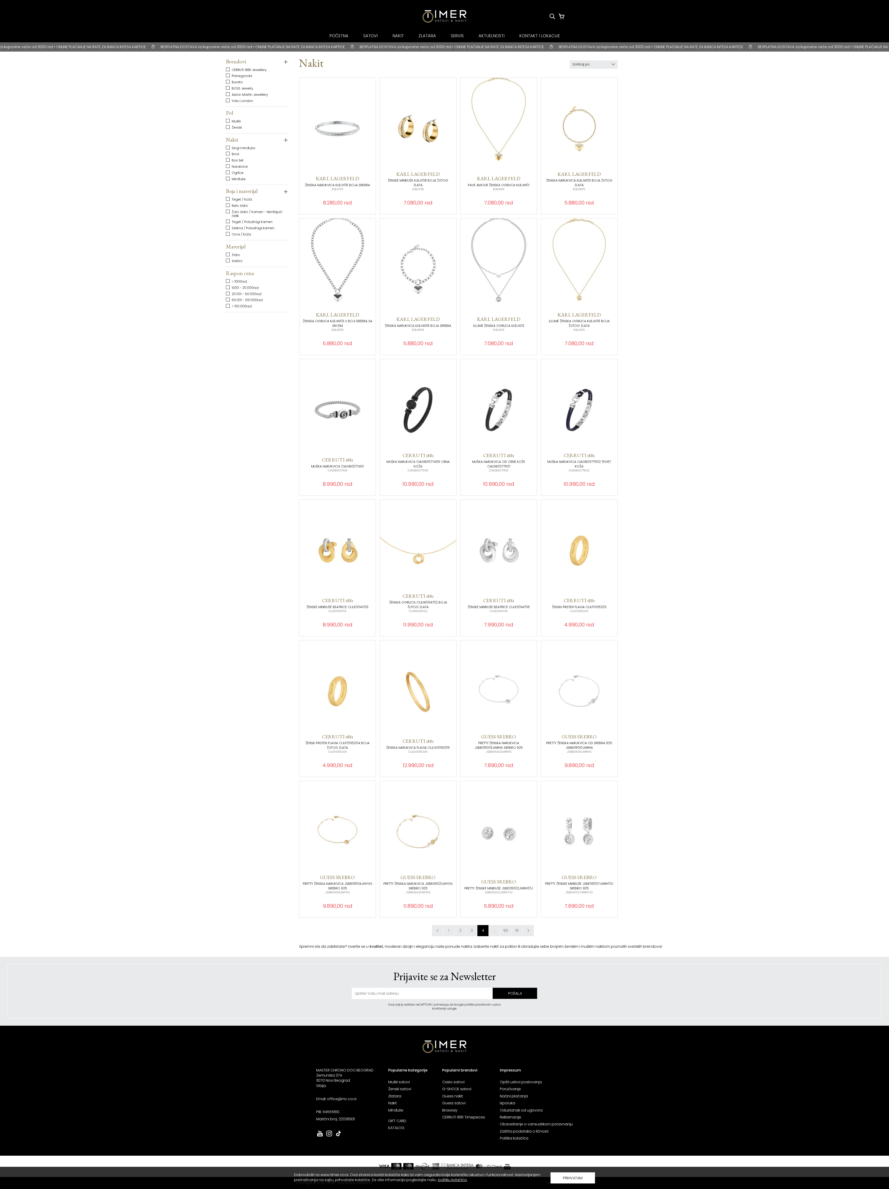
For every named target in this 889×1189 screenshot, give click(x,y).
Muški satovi (399, 1082)
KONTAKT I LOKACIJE (539, 36)
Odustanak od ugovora (521, 1110)
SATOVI (370, 36)
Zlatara (394, 1096)
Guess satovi (454, 1103)
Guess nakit (452, 1096)
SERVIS (457, 36)
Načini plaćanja (514, 1096)
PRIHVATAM (572, 1178)
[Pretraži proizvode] (552, 16)
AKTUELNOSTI (491, 36)
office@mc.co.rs (342, 1099)
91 (517, 930)
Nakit (392, 1103)
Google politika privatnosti (472, 1004)
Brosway (449, 1110)
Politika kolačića (514, 1138)
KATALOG (396, 1127)
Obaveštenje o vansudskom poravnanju (536, 1124)
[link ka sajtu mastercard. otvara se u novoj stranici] (489, 1166)
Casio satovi (453, 1082)
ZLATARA (427, 36)
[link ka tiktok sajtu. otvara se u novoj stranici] (338, 1136)
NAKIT (398, 36)
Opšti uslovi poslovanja (521, 1082)
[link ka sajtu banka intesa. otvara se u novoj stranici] (457, 1166)
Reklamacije (510, 1117)
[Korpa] (561, 16)
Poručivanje (510, 1089)
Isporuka (507, 1103)
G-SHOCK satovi (456, 1089)
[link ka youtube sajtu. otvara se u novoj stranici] (320, 1136)
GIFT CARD (397, 1121)
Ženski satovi (399, 1089)
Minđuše (395, 1110)
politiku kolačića (452, 1180)
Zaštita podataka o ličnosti (524, 1131)
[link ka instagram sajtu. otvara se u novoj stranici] (329, 1136)
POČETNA (338, 36)
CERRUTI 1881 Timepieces (463, 1117)
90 (505, 930)
